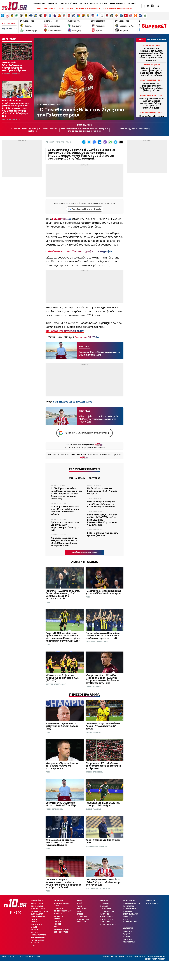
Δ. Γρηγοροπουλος (108, 924)
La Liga (34, 919)
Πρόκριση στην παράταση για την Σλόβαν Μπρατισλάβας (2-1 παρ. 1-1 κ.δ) (151, 87)
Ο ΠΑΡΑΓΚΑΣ (128, 911)
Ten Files (150, 900)
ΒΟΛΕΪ (68, 3)
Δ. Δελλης (104, 906)
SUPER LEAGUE (60, 401)
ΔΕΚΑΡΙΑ (84, 3)
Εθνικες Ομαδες (38, 937)
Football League (38, 909)
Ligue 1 (34, 927)
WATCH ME (109, 3)
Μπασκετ (58, 900)
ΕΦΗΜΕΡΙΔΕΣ (128, 939)
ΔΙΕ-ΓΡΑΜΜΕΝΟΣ (130, 909)
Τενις (79, 911)
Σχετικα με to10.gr (123, 957)
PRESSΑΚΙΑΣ (128, 916)
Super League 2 (37, 906)
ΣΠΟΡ (61, 3)
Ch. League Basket (62, 911)
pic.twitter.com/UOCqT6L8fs (65, 330)
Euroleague (59, 908)
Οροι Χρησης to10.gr (143, 957)
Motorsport (83, 919)
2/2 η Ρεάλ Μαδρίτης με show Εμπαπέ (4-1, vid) (102, 534)
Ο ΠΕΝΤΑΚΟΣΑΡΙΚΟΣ (131, 903)
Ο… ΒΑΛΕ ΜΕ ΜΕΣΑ (130, 922)
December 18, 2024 (86, 337)
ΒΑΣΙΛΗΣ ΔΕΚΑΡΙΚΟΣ (131, 914)
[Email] (120, 142)
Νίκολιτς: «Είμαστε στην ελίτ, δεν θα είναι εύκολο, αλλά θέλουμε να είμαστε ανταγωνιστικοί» (151, 103)
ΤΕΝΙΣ (76, 3)
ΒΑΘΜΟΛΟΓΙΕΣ (94, 8)
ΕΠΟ (32, 945)
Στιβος (80, 914)
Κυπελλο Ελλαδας (38, 935)
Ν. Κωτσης (104, 914)
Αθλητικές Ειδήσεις (80, 454)
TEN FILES (131, 3)
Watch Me (128, 928)
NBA (55, 927)
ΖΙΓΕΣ (72, 401)
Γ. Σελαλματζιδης (108, 911)
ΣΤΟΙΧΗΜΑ (48, 8)
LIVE (67, 8)
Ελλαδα (57, 919)
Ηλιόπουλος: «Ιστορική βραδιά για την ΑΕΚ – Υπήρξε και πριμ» (102, 491)
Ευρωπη (34, 930)
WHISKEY (161, 959)
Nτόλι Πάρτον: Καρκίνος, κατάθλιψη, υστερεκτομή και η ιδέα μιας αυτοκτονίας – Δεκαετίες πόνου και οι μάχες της (151, 54)
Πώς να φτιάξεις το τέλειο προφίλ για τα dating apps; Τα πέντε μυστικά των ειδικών (151, 71)
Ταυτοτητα (108, 957)
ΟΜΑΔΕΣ (120, 3)
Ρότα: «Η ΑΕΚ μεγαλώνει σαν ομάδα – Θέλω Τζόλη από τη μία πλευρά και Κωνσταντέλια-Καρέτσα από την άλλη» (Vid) (102, 519)
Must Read (94, 478)
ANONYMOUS (96, 3)
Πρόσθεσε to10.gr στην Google (86, 209)
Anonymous (129, 900)
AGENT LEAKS (128, 906)
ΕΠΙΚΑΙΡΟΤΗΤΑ (152, 903)
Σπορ (79, 900)
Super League (37, 903)
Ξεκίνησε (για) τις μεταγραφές (135, 128)
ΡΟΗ (39, 8)
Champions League (39, 911)
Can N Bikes (82, 916)
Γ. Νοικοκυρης (106, 909)
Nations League (38, 940)
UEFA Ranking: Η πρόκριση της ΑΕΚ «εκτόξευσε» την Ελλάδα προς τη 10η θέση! (101, 504)
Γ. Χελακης (104, 903)
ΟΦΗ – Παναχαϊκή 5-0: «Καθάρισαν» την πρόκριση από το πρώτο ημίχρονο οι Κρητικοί (84, 129)
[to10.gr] (14, 6)
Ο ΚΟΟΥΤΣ (127, 919)
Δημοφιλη (80, 478)
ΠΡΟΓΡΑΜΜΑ (109, 8)
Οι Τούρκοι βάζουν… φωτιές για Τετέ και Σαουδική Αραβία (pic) (34, 129)
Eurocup (58, 913)
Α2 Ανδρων (58, 916)
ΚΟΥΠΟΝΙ (59, 8)
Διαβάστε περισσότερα (84, 552)
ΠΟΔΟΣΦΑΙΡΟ (39, 3)
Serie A (34, 922)
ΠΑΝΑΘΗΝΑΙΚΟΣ (84, 401)
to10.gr (50, 142)
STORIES (126, 937)
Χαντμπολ (82, 909)
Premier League (38, 916)
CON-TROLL (128, 931)
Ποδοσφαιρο (37, 900)
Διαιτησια (35, 943)
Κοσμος (34, 932)
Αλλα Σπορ (81, 922)
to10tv (126, 934)
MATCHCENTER (78, 8)
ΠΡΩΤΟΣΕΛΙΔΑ (124, 8)
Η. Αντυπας (105, 922)
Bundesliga (36, 924)
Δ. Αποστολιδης (107, 919)
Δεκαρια (103, 900)
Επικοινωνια (159, 957)
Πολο (79, 906)
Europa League (37, 914)
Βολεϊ (79, 903)
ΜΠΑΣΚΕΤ (52, 3)
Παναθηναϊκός (62, 219)
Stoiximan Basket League (62, 904)
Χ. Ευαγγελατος (106, 916)
